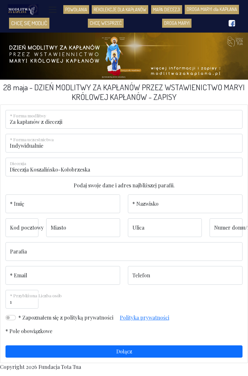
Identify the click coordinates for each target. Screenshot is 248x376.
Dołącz (124, 351)
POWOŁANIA (76, 9)
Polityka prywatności (144, 317)
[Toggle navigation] (53, 9)
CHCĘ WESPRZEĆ (106, 23)
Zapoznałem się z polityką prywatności (67, 317)
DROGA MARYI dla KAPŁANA (212, 9)
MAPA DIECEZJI (166, 9)
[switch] (10, 317)
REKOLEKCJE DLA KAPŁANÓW (120, 9)
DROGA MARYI (177, 23)
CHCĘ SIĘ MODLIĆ (29, 23)
